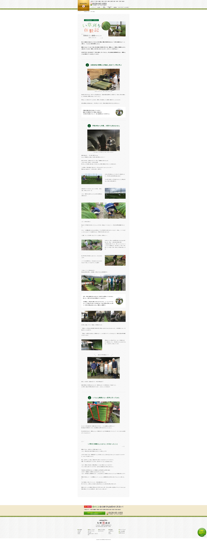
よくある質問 (126, 7)
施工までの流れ (109, 7)
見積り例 (110, 533)
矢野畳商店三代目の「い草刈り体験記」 (83, 5)
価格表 (109, 532)
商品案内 (115, 7)
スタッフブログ (120, 7)
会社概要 (98, 7)
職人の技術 (89, 532)
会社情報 (79, 532)
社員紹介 (79, 533)
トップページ (93, 7)
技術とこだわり (104, 7)
